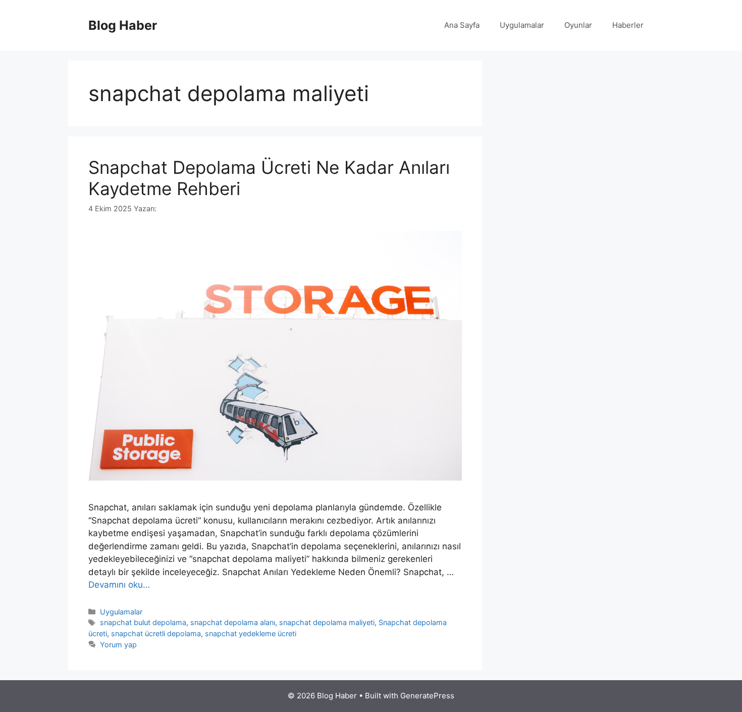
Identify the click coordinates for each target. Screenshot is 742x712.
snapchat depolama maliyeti (327, 622)
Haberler (628, 25)
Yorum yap (118, 644)
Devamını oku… (119, 585)
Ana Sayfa (462, 25)
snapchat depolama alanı (232, 622)
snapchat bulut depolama (143, 622)
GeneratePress (427, 695)
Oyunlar (578, 25)
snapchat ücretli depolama (156, 633)
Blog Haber (122, 25)
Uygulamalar (522, 25)
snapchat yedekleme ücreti (250, 633)
